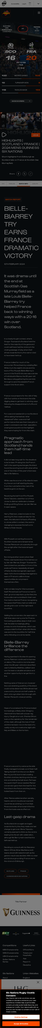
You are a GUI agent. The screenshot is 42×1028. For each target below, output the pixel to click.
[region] (21, 1008)
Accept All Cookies (21, 1024)
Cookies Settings (21, 1017)
